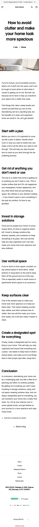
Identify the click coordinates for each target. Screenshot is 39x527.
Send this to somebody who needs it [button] (15, 418)
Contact (19, 466)
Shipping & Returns (19, 469)
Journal (19, 477)
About (19, 462)
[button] (2, 7)
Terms (19, 473)
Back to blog (21, 427)
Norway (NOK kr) (18, 519)
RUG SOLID (21, 526)
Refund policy (19, 481)
